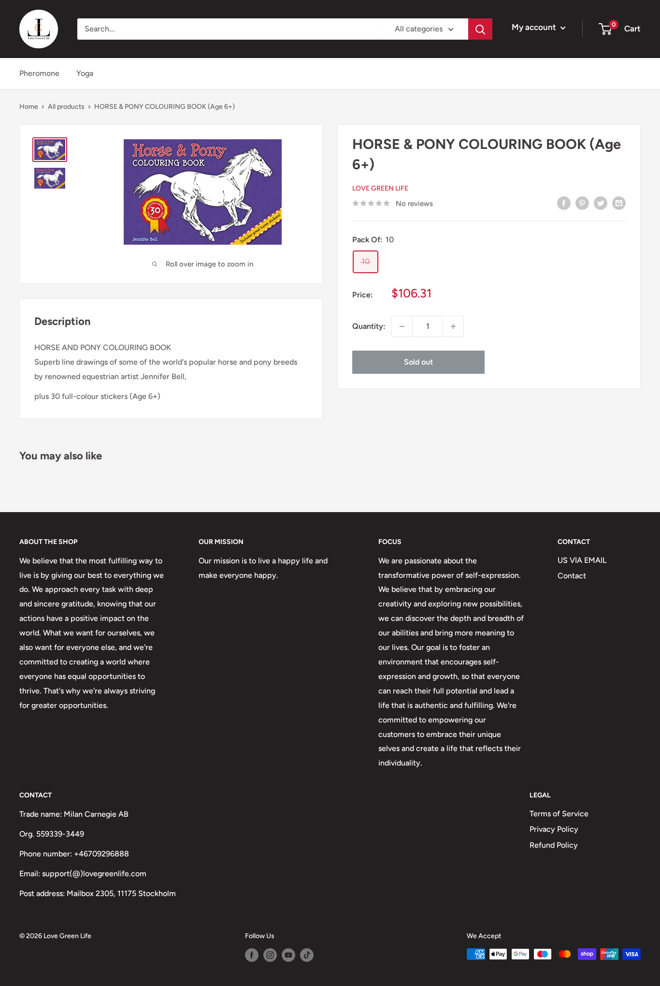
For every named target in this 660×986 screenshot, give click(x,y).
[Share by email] (619, 202)
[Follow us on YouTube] (288, 955)
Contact (572, 575)
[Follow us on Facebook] (251, 955)
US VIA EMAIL (582, 560)
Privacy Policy (554, 829)
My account (535, 27)
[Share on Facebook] (564, 202)
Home (28, 107)
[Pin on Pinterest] (582, 202)
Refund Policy (554, 845)
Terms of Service (559, 813)
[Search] (480, 29)
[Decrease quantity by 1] (402, 326)
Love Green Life (380, 188)
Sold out (418, 362)
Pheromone (39, 73)
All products (66, 107)
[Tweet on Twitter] (600, 202)
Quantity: (369, 326)
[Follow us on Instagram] (270, 955)
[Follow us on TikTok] (307, 955)
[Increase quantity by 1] (453, 326)
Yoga (84, 73)
